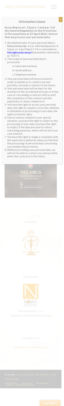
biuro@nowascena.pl (19, 52)
